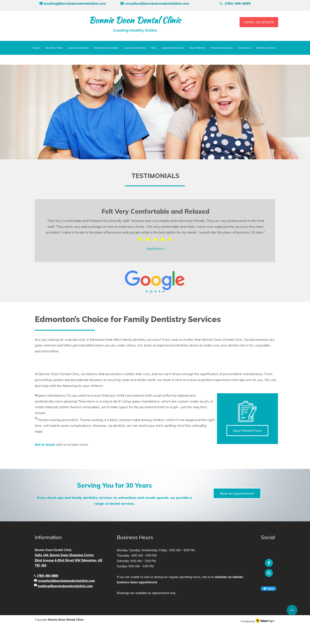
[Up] (292, 610)
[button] (106, 48)
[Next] (287, 244)
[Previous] (23, 244)
